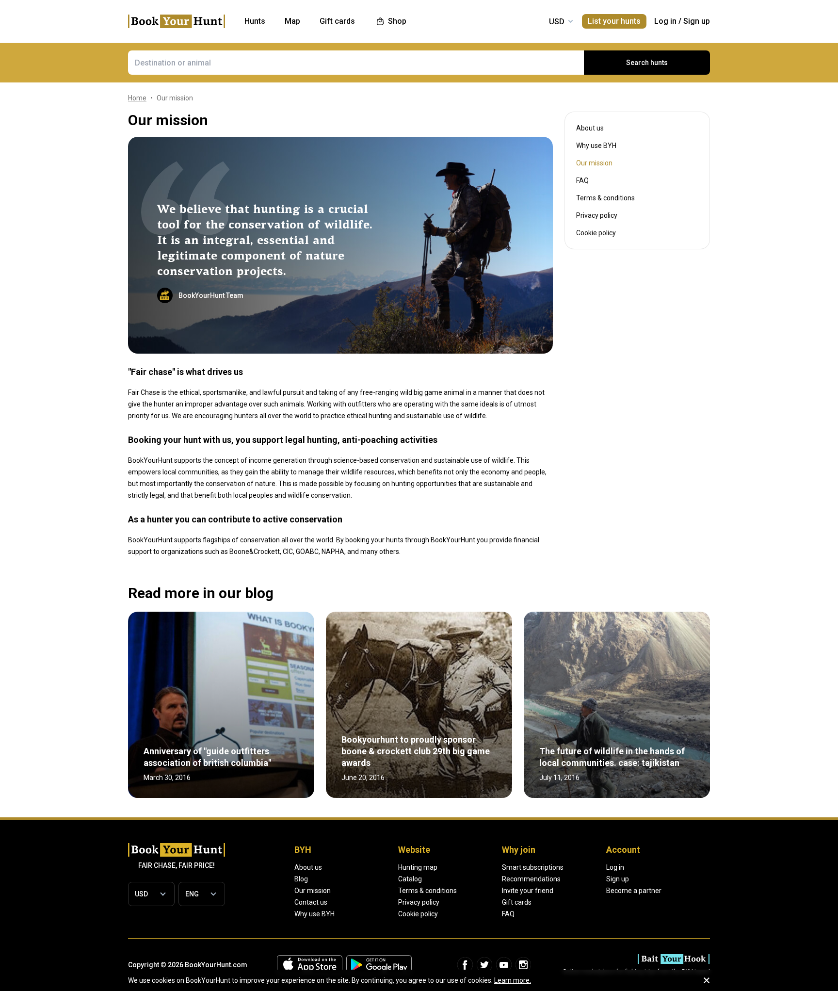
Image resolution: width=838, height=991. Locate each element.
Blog (301, 879)
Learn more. (512, 980)
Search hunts (647, 62)
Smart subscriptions (533, 867)
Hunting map (417, 867)
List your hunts (614, 21)
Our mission (312, 890)
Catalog (410, 879)
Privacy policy (596, 215)
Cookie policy (596, 233)
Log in (665, 21)
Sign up (696, 21)
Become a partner (633, 890)
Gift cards (517, 902)
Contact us (310, 902)
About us (590, 128)
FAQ (582, 180)
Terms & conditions (605, 198)
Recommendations (531, 879)
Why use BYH (596, 145)
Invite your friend (527, 890)
